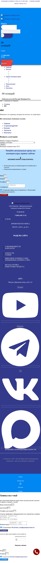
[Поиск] (2, 35)
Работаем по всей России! (11, 99)
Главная (7, 124)
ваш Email (3, 508)
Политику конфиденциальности (23, 527)
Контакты (9, 88)
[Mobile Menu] (2, 9)
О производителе (11, 126)
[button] (7, 36)
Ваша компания (5, 505)
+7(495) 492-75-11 (20, 215)
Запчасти (7, 130)
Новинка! (26, 99)
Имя (1, 176)
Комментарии (5, 524)
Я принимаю (18, 527)
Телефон (3, 182)
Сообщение (4, 187)
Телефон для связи (6, 511)
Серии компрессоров (13, 77)
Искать (3, 144)
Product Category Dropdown (9, 141)
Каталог (8, 69)
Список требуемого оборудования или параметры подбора (20, 514)
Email (2, 179)
